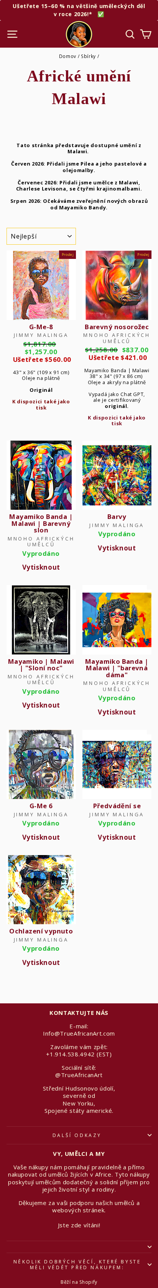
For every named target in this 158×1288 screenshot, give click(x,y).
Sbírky (88, 56)
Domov (67, 56)
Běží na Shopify (79, 1282)
